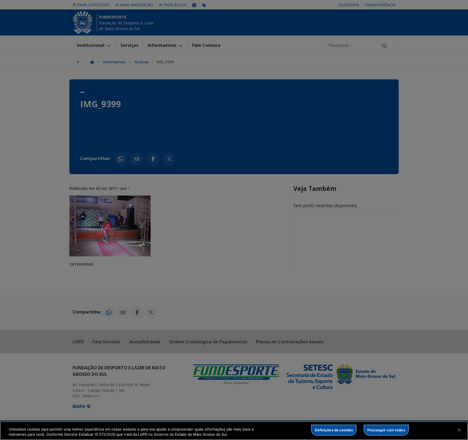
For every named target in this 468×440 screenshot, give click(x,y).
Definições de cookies (334, 430)
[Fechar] (459, 430)
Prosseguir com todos (386, 430)
